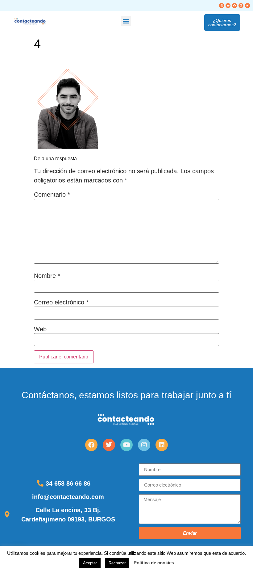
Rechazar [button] (117, 563)
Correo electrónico (61, 302)
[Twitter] (247, 5)
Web (40, 329)
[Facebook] (234, 5)
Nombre (47, 276)
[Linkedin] (240, 5)
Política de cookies (154, 562)
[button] (126, 21)
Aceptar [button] (90, 563)
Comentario (52, 194)
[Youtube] (228, 5)
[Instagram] (221, 5)
